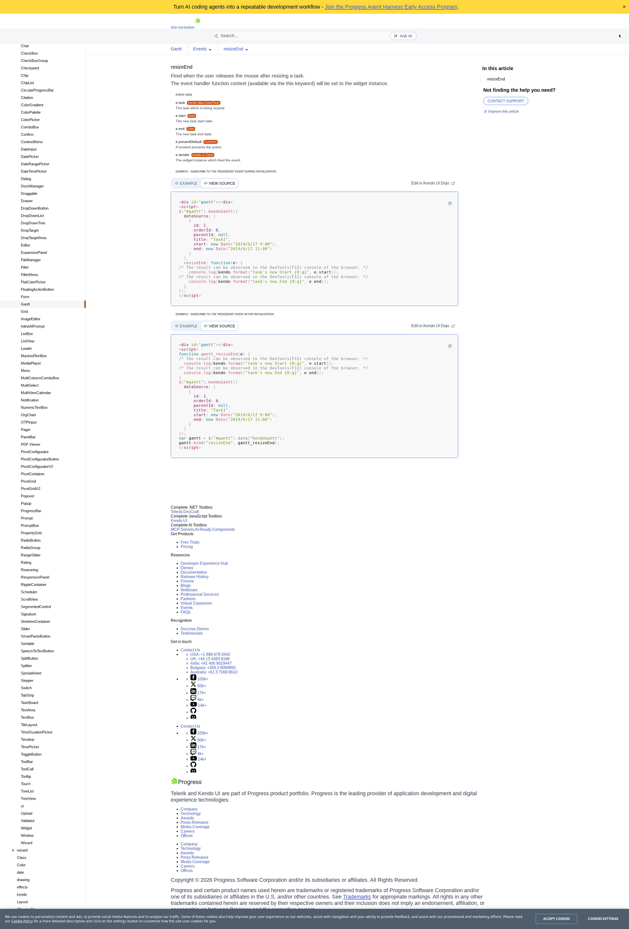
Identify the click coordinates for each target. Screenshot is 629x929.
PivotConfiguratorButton (40, 459)
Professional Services (200, 594)
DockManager (32, 186)
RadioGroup (30, 548)
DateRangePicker (35, 164)
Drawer (27, 201)
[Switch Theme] (620, 36)
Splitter (26, 666)
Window (27, 835)
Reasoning (29, 570)
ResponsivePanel (35, 577)
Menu (25, 370)
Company (189, 809)
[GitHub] (193, 712)
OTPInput (28, 422)
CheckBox (29, 53)
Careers (188, 831)
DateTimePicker (34, 171)
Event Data (184, 94)
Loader (26, 348)
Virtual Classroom (196, 603)
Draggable (29, 193)
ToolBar (27, 762)
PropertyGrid (31, 533)
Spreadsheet (31, 673)
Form (25, 297)
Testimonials (191, 633)
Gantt (25, 304)
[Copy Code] (450, 203)
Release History (195, 577)
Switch (26, 688)
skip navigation (182, 27)
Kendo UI (179, 520)
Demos (187, 568)
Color (21, 865)
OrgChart (28, 415)
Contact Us (190, 650)
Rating (26, 562)
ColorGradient (32, 105)
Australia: (213, 672)
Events (187, 608)
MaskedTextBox (34, 356)
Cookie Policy (22, 921)
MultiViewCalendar (36, 393)
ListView (27, 341)
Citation (27, 97)
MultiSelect (30, 385)
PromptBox (30, 525)
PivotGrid (28, 481)
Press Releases (194, 822)
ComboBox (30, 127)
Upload (26, 813)
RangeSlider (31, 555)
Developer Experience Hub (204, 563)
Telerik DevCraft (185, 512)
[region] (314, 919)
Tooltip (26, 776)
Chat (25, 46)
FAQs (185, 612)
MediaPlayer (31, 363)
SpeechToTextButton (37, 651)
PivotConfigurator (35, 452)
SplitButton (29, 658)
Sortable (27, 643)
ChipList (27, 83)
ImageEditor (30, 319)
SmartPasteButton (35, 636)
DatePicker (30, 156)
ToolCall (27, 769)
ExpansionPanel (34, 252)
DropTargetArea (33, 238)
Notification (30, 400)
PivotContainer (32, 474)
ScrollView (29, 599)
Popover (27, 496)
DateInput (28, 149)
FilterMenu (29, 275)
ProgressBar (31, 511)
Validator (28, 821)
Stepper (27, 680)
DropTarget (30, 230)
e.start (185, 116)
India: (211, 663)
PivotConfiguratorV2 (37, 466)
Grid (24, 311)
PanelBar (28, 437)
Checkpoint (30, 68)
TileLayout (29, 725)
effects (22, 887)
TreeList (27, 791)
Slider (25, 629)
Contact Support (505, 101)
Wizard (26, 843)
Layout (22, 902)
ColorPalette (31, 112)
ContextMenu (32, 142)
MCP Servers (182, 529)
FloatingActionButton (37, 289)
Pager (25, 429)
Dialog (26, 179)
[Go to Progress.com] (187, 784)
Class (21, 857)
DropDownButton (34, 208)
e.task (197, 103)
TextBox (27, 717)
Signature (28, 614)
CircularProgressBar (37, 90)
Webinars (189, 590)
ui (22, 806)
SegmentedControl (36, 607)
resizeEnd (181, 67)
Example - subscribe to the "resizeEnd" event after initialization (225, 314)
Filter (25, 267)
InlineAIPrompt (32, 326)
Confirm (27, 134)
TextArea (28, 710)
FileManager (31, 260)
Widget (26, 828)
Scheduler (29, 592)
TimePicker (30, 747)
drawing (23, 880)
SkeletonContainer (35, 621)
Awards (187, 818)
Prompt (27, 518)
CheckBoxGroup (34, 61)
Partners (188, 599)
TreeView (28, 798)
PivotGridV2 (30, 489)
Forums (187, 581)
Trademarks (357, 897)
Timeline (27, 739)
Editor (25, 245)
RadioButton (31, 540)
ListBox (27, 334)
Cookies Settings (603, 918)
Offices (187, 836)
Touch (25, 784)
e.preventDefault (196, 142)
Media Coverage (195, 827)
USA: (210, 654)
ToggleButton (31, 754)
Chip (24, 75)
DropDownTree (33, 223)
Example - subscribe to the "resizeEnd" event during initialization (226, 171)
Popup (26, 503)
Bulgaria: (213, 668)
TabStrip (27, 695)
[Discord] (193, 718)
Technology (191, 813)
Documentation (194, 572)
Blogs (186, 585)
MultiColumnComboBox (40, 378)
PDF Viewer (30, 444)
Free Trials (190, 542)
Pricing (187, 547)
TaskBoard (29, 703)
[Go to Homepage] (197, 27)
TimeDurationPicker (37, 732)
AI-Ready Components (215, 529)
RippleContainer (33, 584)
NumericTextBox (34, 407)
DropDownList (32, 215)
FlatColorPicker (33, 282)
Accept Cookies (556, 918)
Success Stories (195, 629)
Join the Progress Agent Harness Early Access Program (391, 7)
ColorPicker (30, 120)
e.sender (194, 155)
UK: (210, 659)
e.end (185, 129)
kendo (22, 894)
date (20, 872)
